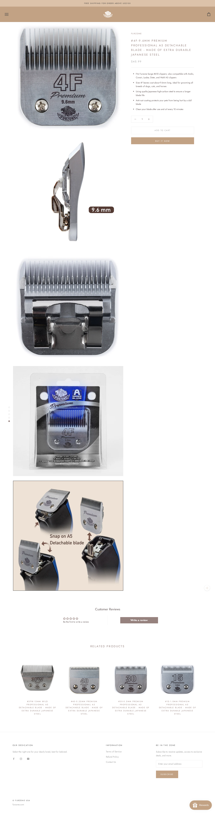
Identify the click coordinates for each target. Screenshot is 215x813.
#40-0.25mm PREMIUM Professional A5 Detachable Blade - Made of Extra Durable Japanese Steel (84, 707)
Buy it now (162, 141)
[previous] (9, 686)
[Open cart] (208, 14)
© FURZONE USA (21, 800)
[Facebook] (14, 759)
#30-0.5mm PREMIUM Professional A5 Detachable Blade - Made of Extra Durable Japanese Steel (130, 707)
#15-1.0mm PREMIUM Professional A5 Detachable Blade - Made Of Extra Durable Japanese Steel (177, 707)
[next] (205, 686)
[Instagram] (21, 759)
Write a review (139, 620)
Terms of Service (114, 751)
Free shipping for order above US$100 (107, 3)
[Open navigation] (6, 14)
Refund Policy (112, 756)
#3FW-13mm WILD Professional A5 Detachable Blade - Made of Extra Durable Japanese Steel (37, 707)
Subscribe (167, 774)
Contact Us (111, 762)
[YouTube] (28, 759)
